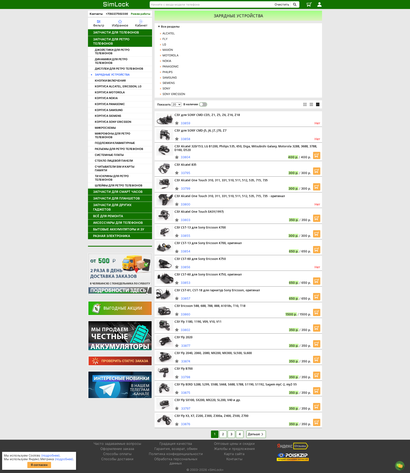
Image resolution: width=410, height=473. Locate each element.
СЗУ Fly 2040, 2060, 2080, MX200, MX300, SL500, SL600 (213, 353)
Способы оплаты (117, 454)
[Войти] (319, 4)
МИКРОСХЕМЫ (105, 127)
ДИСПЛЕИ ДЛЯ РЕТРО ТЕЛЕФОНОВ (119, 68)
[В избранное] (177, 123)
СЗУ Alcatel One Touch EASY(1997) (199, 211)
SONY (166, 88)
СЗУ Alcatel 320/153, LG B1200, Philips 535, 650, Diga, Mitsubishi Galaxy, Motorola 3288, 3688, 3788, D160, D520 (245, 148)
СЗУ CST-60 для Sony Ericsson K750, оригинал (208, 274)
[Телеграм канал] (120, 384)
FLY (165, 39)
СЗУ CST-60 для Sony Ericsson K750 (200, 259)
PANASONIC (171, 66)
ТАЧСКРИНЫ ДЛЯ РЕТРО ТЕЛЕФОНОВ (112, 177)
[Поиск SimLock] (294, 4)
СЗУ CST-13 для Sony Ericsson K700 (200, 227)
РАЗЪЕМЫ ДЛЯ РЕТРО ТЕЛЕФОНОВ (119, 149)
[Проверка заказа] (120, 361)
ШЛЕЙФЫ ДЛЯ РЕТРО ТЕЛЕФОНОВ (118, 185)
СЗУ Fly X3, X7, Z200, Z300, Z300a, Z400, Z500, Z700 (211, 416)
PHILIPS (168, 72)
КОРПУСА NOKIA (106, 98)
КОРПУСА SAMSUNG (109, 110)
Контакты (96, 13)
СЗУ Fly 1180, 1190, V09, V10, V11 (197, 321)
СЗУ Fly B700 (183, 368)
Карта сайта (234, 454)
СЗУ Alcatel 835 (185, 165)
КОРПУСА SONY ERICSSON (113, 121)
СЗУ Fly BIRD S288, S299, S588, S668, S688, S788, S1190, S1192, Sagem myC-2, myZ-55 (235, 384)
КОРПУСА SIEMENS (108, 115)
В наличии (190, 104)
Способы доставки (117, 459)
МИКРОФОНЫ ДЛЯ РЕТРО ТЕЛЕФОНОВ (112, 135)
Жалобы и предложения (234, 449)
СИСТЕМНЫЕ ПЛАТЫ (109, 155)
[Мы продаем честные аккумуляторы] (120, 336)
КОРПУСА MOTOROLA (110, 92)
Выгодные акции (122, 308)
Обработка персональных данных (176, 461)
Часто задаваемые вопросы (117, 443)
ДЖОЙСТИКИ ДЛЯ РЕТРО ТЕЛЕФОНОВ (112, 51)
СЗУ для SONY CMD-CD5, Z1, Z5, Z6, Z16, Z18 (207, 115)
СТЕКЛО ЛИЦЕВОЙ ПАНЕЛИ (114, 160)
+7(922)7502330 (117, 13)
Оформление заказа (117, 449)
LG (164, 44)
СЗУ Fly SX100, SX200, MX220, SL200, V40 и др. (207, 400)
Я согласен (39, 465)
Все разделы (170, 26)
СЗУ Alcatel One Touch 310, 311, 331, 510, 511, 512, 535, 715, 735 (221, 180)
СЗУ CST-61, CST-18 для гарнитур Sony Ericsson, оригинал (217, 290)
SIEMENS (169, 83)
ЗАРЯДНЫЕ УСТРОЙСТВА (112, 74)
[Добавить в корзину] (316, 155)
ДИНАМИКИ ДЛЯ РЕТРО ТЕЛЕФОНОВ (111, 61)
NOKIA (167, 61)
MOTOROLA (171, 55)
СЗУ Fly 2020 (183, 337)
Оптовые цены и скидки (234, 443)
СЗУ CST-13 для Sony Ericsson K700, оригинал (208, 243)
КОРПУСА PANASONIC (110, 104)
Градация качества (176, 443)
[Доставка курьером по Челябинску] (120, 274)
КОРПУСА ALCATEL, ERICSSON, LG (118, 86)
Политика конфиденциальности (176, 454)
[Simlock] (116, 4)
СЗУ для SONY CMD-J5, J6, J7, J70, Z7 (200, 130)
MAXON (168, 49)
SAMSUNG (170, 77)
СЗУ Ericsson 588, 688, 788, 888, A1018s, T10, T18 (209, 306)
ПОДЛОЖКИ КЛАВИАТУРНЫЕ (115, 143)
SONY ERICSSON (174, 94)
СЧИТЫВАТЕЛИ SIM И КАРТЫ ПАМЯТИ (114, 168)
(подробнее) (50, 455)
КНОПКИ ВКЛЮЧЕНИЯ (110, 80)
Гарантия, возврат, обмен (175, 449)
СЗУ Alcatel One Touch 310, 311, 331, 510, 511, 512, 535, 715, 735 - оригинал (229, 196)
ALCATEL (169, 33)
